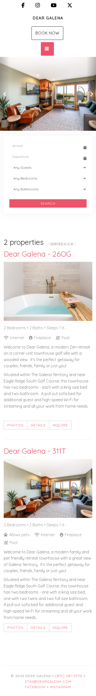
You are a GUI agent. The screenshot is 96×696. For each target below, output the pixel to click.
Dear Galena (48, 18)
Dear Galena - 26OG (37, 254)
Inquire (60, 425)
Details (38, 425)
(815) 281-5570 (68, 676)
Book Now (47, 33)
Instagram (60, 687)
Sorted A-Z (60, 244)
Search (48, 203)
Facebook (35, 687)
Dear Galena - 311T (35, 451)
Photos (15, 425)
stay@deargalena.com (48, 681)
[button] (5, 94)
